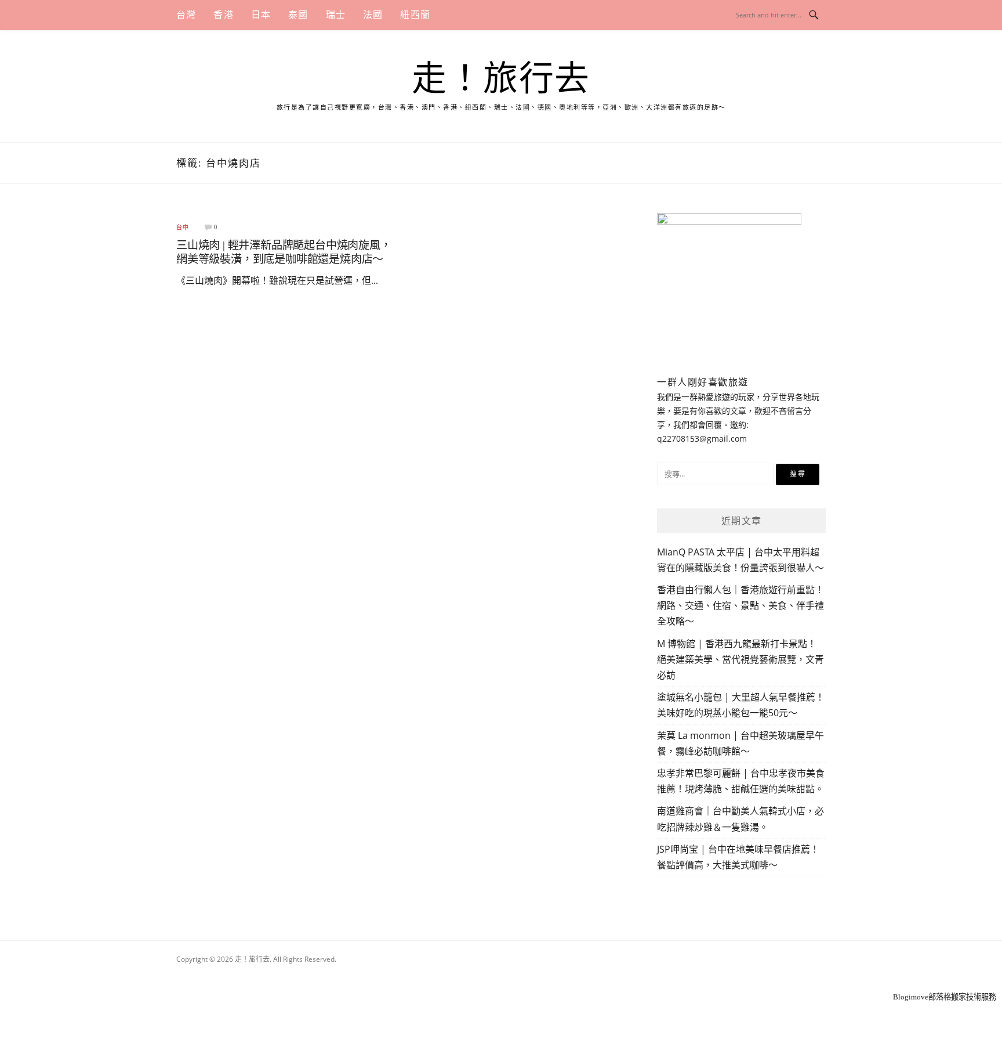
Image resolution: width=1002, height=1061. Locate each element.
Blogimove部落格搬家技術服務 (944, 997)
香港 (223, 15)
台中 (182, 227)
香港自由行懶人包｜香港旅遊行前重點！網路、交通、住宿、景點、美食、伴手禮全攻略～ (740, 605)
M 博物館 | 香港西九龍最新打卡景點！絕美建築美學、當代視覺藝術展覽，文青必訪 (740, 659)
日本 (261, 15)
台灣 (186, 15)
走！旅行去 (501, 79)
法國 (373, 15)
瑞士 (336, 15)
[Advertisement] (501, 975)
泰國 (298, 15)
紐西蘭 (415, 15)
